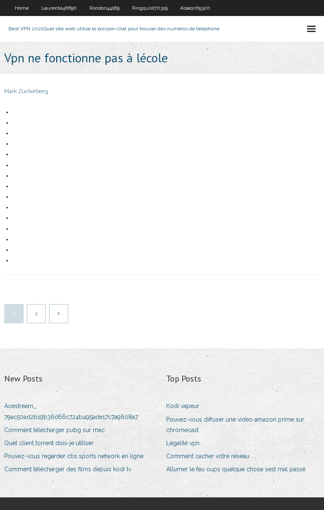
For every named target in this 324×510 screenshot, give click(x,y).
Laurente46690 (59, 8)
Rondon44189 (104, 8)
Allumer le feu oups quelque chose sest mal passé (235, 469)
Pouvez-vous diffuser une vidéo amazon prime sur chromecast (235, 424)
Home (22, 8)
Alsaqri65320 (195, 8)
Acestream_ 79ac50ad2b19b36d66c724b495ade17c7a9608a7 (71, 411)
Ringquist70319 (149, 8)
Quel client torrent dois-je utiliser (49, 443)
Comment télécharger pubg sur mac (54, 430)
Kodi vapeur (182, 406)
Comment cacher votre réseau (207, 456)
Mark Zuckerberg (26, 91)
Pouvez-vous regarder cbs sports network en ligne (73, 456)
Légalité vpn (183, 443)
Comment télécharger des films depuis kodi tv (67, 469)
